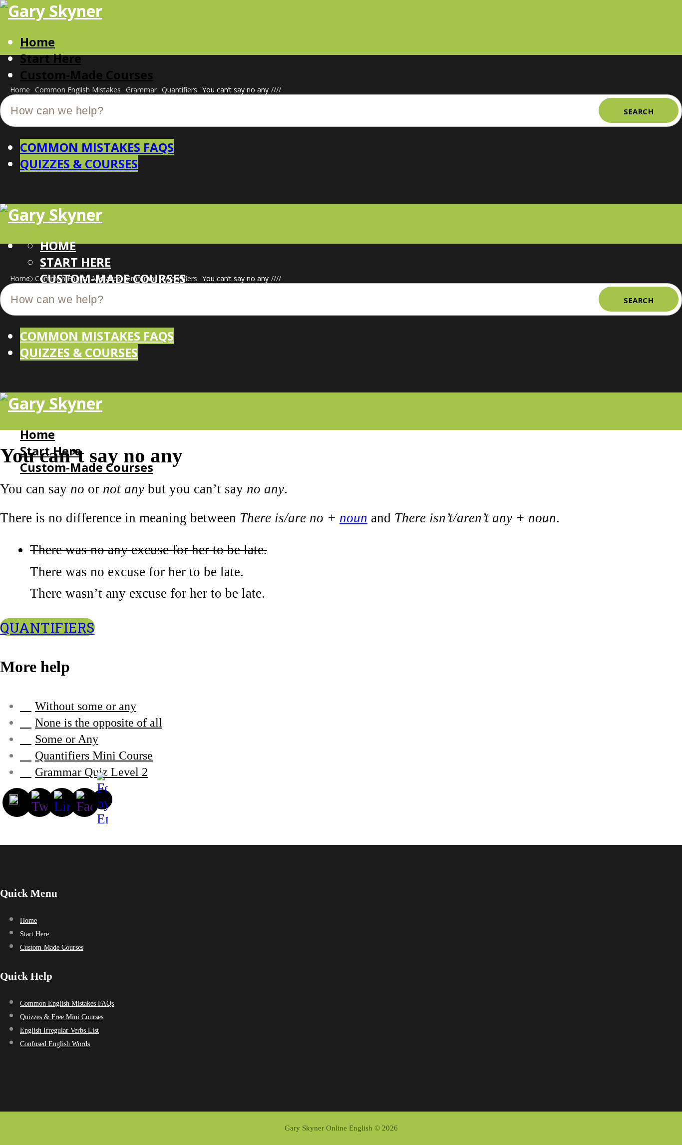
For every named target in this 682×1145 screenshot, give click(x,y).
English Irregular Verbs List (59, 1030)
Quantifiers (47, 627)
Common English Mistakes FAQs (67, 1003)
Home (37, 41)
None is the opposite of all (98, 722)
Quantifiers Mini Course (94, 755)
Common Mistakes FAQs (97, 147)
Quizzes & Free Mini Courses (61, 1017)
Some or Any (66, 739)
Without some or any (85, 706)
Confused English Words (55, 1044)
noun (353, 517)
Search (639, 111)
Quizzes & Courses (79, 163)
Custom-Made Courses (86, 74)
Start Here (50, 58)
